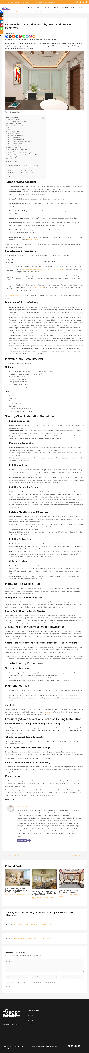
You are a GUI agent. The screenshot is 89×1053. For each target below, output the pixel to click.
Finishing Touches (14, 145)
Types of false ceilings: (13, 120)
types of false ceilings (15, 295)
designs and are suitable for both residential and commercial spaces (44, 269)
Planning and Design (15, 133)
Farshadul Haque (23, 807)
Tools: (11, 129)
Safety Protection (12, 159)
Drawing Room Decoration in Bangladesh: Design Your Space (31, 938)
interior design (39, 287)
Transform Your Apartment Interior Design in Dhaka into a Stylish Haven (44, 893)
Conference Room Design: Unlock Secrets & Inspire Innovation (32, 924)
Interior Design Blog (18, 894)
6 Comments (62, 894)
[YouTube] (83, 2)
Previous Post (14, 855)
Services (37, 7)
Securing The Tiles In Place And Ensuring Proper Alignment (24, 153)
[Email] (29, 840)
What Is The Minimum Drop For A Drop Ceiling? (21, 172)
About (72, 7)
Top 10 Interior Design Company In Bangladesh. (69, 891)
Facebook (31, 1015)
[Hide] (0, 35)
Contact (79, 7)
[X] (10, 36)
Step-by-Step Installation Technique (16, 132)
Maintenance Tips (12, 161)
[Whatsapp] (23, 36)
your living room (48, 712)
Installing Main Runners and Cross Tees (20, 141)
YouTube (30, 1020)
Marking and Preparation (16, 135)
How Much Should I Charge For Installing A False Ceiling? (24, 167)
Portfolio (47, 7)
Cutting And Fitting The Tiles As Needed (19, 151)
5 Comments (8, 894)
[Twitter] (27, 36)
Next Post (76, 855)
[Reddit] (13, 36)
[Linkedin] (16, 36)
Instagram (31, 1018)
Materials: (12, 127)
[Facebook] (77, 2)
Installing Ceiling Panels (16, 143)
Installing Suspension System (17, 139)
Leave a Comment (37, 897)
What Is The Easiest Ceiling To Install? (19, 169)
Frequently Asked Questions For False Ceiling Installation (23, 165)
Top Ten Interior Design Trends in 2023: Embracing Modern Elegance (16, 890)
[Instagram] (80, 2)
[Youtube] (75, 1046)
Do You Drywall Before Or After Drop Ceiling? (21, 170)
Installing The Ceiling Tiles (14, 147)
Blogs (56, 7)
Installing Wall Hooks (15, 137)
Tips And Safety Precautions (15, 157)
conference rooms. (33, 240)
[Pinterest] (86, 2)
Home (30, 7)
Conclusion (12, 163)
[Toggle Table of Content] (43, 117)
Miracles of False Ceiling (14, 124)
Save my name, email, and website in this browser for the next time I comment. (31, 982)
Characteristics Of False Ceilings (18, 121)
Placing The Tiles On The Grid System (19, 149)
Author (10, 177)
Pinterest (30, 1023)
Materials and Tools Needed (15, 126)
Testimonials (64, 7)
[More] (33, 36)
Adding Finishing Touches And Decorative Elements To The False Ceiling (27, 154)
